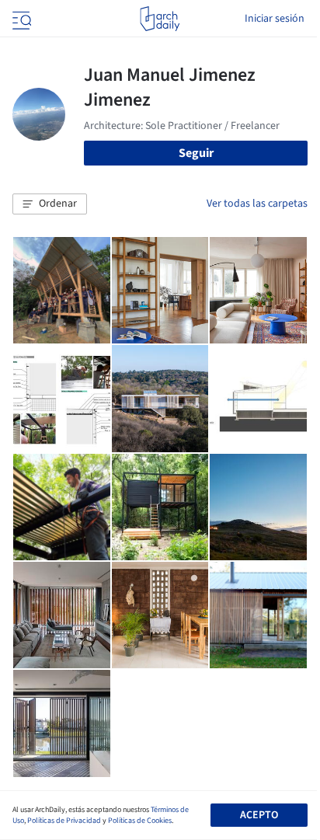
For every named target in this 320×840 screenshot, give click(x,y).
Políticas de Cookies (140, 820)
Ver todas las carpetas (257, 203)
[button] (49, 204)
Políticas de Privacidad (64, 820)
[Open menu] (20, 19)
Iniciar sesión (274, 18)
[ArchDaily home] (159, 18)
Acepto (259, 815)
